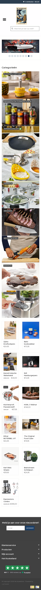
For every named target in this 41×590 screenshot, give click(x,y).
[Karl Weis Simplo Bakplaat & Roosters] (10, 456)
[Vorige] (6, 47)
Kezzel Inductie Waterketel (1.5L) (10, 374)
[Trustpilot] (20, 569)
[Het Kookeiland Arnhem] (25, 16)
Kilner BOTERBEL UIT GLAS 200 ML (10, 437)
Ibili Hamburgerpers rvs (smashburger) (30, 374)
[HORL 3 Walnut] (30, 393)
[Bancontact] (37, 587)
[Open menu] (4, 19)
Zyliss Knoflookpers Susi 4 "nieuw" (9, 343)
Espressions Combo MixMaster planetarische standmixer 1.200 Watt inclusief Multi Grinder (9, 500)
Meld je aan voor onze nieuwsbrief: (20, 523)
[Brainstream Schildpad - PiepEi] (30, 456)
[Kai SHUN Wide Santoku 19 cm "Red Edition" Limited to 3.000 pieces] (20, 46)
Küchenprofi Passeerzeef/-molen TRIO (9, 406)
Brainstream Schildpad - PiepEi (29, 469)
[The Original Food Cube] (30, 425)
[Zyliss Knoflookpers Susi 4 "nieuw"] (10, 330)
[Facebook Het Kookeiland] (14, 535)
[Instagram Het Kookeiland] (26, 535)
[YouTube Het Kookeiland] (22, 535)
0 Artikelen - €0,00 (32, 2)
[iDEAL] (32, 587)
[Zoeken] (12, 28)
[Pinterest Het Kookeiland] (18, 535)
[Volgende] (34, 47)
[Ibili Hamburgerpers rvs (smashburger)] (30, 362)
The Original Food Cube (29, 437)
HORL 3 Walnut (30, 405)
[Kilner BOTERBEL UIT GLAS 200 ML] (10, 425)
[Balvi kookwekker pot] (30, 330)
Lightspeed (5, 584)
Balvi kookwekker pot (29, 343)
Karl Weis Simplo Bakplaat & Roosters (8, 469)
